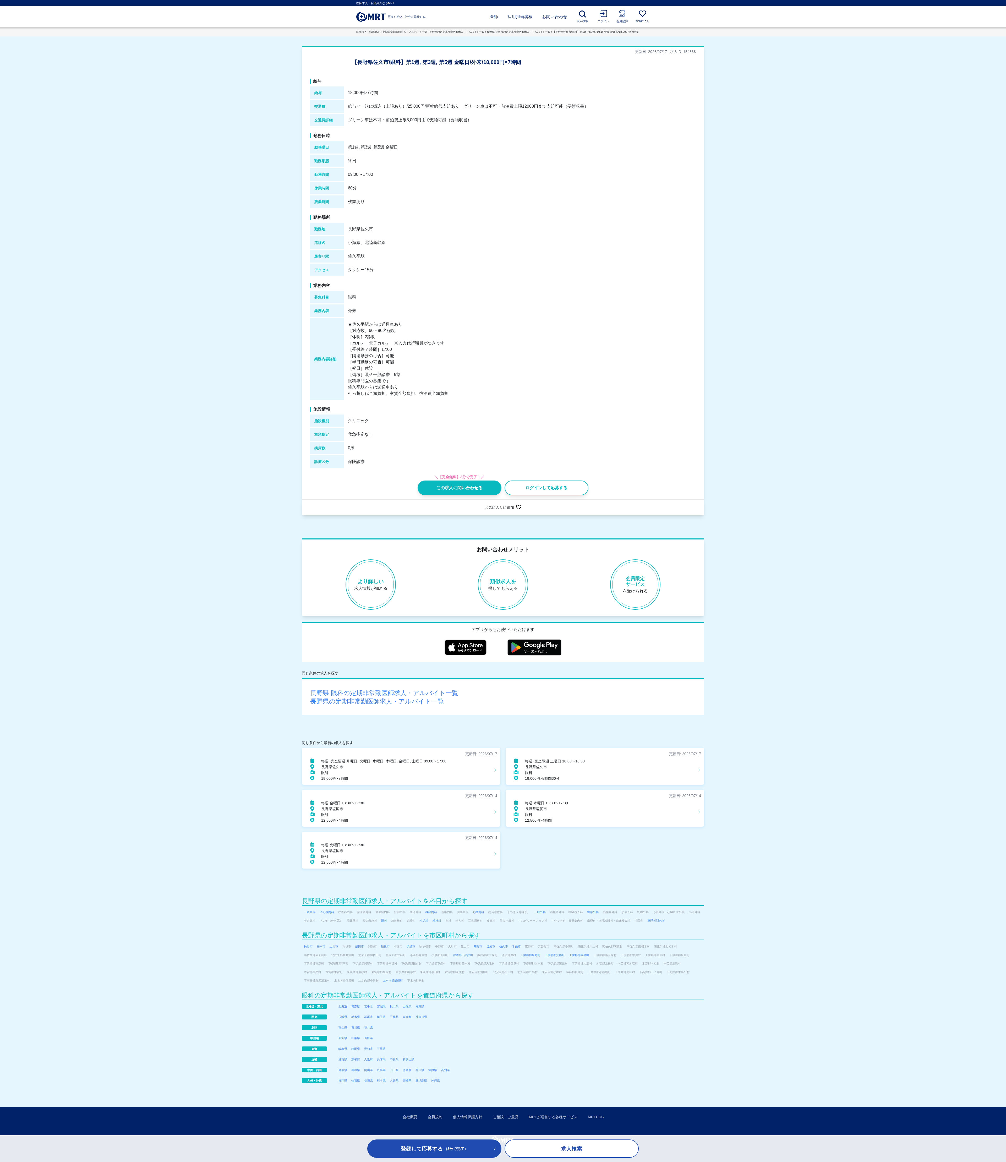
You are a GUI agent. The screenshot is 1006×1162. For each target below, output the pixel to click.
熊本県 (381, 1080)
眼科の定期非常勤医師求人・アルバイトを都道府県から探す (388, 995)
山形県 (407, 1006)
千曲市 (516, 946)
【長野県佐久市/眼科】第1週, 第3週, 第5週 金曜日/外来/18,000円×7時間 (595, 31)
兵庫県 (381, 1059)
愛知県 (368, 1048)
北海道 (342, 1006)
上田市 (334, 946)
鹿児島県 (421, 1080)
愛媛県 (432, 1070)
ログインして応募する (546, 487)
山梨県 (355, 1038)
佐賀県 (355, 1080)
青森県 (355, 1006)
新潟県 (342, 1038)
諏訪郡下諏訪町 (463, 955)
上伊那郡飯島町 (579, 955)
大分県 (394, 1080)
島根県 (355, 1070)
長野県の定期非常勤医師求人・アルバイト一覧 (456, 31)
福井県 (368, 1027)
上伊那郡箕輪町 (555, 955)
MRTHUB (596, 1117)
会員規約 (435, 1117)
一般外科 (540, 912)
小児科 (424, 920)
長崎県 (368, 1080)
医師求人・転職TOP (368, 31)
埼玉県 (381, 1016)
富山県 (342, 1027)
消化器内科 (327, 912)
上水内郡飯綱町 (393, 980)
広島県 (381, 1070)
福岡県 (342, 1080)
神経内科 (431, 912)
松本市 (321, 946)
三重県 (381, 1048)
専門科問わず (656, 920)
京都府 (355, 1059)
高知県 (445, 1070)
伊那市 (411, 946)
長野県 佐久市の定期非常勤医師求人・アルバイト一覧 (518, 31)
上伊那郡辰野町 (530, 955)
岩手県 (368, 1006)
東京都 (407, 1016)
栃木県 (355, 1016)
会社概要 (410, 1117)
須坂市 (385, 946)
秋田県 (394, 1006)
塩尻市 (490, 946)
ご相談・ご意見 (505, 1117)
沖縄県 (435, 1080)
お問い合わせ (554, 16)
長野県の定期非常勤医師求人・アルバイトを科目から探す (385, 900)
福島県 (419, 1006)
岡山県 (368, 1070)
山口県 (394, 1070)
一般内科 (309, 912)
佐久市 (503, 946)
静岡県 (355, 1048)
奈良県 (394, 1059)
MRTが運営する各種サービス (553, 1117)
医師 (494, 16)
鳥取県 (342, 1070)
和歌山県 (408, 1059)
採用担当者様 (520, 16)
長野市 (308, 946)
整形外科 (593, 912)
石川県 (355, 1027)
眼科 (384, 920)
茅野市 (478, 946)
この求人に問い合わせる (459, 487)
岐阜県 (342, 1048)
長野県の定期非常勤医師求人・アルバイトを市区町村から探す (391, 935)
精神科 (437, 920)
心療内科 (478, 912)
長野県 (368, 1038)
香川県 (419, 1070)
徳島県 (407, 1070)
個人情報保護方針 (467, 1117)
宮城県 (381, 1006)
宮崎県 (407, 1080)
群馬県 (368, 1016)
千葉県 (394, 1016)
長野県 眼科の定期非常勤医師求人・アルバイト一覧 (384, 692)
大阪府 (368, 1059)
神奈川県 (421, 1016)
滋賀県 (342, 1059)
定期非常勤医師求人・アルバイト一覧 (404, 31)
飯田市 (359, 946)
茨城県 (342, 1016)
